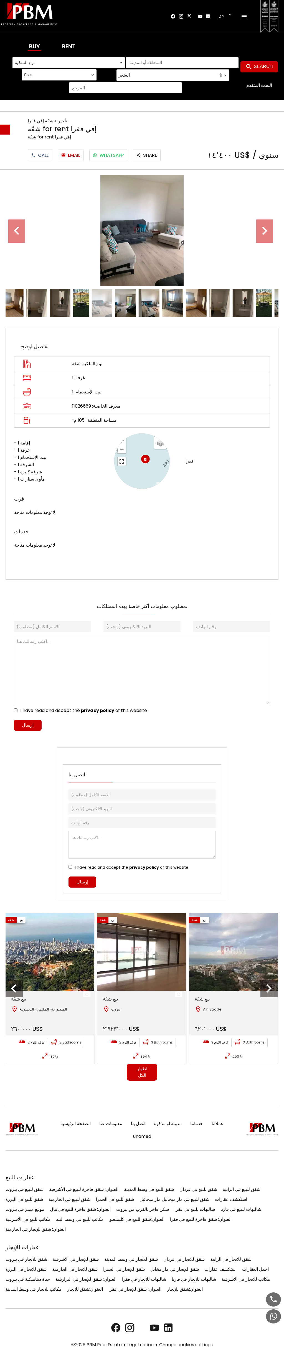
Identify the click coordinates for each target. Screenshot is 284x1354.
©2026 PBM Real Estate (96, 1345)
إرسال (28, 725)
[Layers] (160, 443)
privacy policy (97, 710)
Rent (68, 46)
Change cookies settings (186, 1345)
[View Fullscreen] (122, 461)
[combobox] (68, 62)
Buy (34, 46)
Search (263, 66)
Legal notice (140, 1345)
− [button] (122, 449)
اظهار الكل (142, 1072)
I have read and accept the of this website (83, 710)
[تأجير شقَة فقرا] (142, 230)
